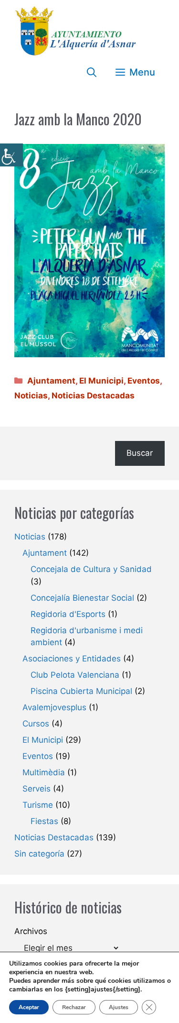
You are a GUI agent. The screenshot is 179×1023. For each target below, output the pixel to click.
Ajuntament (51, 380)
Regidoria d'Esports (68, 614)
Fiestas (44, 821)
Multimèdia (43, 772)
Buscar (139, 453)
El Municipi (101, 380)
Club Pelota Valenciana (75, 675)
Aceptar (29, 1007)
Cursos (35, 723)
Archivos (30, 931)
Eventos (143, 380)
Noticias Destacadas (93, 395)
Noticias (31, 395)
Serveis (36, 788)
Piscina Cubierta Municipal (81, 691)
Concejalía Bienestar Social (82, 598)
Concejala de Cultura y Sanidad (91, 569)
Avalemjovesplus (54, 707)
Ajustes (118, 1007)
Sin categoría (39, 853)
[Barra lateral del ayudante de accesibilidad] (11, 154)
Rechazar (74, 1007)
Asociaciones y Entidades (71, 658)
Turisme (37, 805)
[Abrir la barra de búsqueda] (91, 72)
